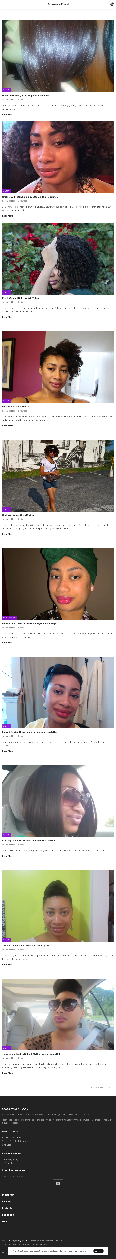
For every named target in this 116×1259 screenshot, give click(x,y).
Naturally (102, 1087)
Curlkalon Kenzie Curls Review (18, 515)
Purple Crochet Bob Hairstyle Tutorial (21, 298)
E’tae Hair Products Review (16, 406)
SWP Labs (6, 1145)
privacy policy (79, 1251)
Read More (7, 114)
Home (93, 1087)
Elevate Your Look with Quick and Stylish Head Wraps (29, 623)
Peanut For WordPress (12, 1137)
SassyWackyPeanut (58, 4)
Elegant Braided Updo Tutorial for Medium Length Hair (29, 732)
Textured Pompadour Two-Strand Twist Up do (25, 945)
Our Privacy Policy (10, 1159)
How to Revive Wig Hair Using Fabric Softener (25, 95)
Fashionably (9, 618)
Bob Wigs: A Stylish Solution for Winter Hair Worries (28, 840)
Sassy (6, 90)
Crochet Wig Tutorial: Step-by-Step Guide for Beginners (30, 197)
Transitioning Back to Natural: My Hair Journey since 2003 (31, 1054)
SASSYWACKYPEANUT (16, 1108)
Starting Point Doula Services (15, 1141)
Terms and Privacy (53, 1241)
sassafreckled (8, 99)
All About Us (7, 1163)
